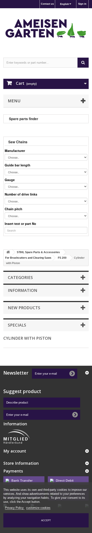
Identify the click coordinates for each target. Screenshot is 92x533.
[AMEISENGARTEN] (46, 29)
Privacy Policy (15, 507)
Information (22, 290)
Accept (46, 520)
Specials (17, 325)
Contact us (47, 3)
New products (24, 307)
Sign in (82, 3)
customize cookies (38, 507)
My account (14, 451)
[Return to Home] (8, 252)
